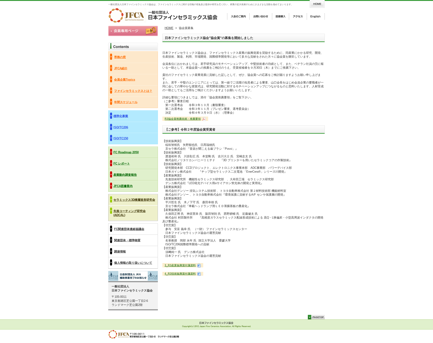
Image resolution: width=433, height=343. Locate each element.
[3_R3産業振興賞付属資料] (198, 265)
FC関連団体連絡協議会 (129, 229)
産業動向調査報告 (125, 174)
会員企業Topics (124, 79)
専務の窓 (120, 57)
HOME (169, 28)
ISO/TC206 (120, 127)
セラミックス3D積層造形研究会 (134, 199)
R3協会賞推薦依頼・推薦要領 (183, 118)
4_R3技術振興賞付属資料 (180, 273)
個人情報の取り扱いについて (133, 262)
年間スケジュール (126, 102)
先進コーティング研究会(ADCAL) (129, 213)
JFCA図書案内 (123, 186)
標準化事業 (120, 116)
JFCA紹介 (120, 68)
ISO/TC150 (120, 138)
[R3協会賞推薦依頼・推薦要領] (203, 118)
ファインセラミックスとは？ (133, 91)
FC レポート (121, 163)
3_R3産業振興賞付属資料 (180, 265)
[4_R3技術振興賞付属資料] (198, 273)
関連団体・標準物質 (127, 240)
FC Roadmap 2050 (126, 152)
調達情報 (120, 251)
